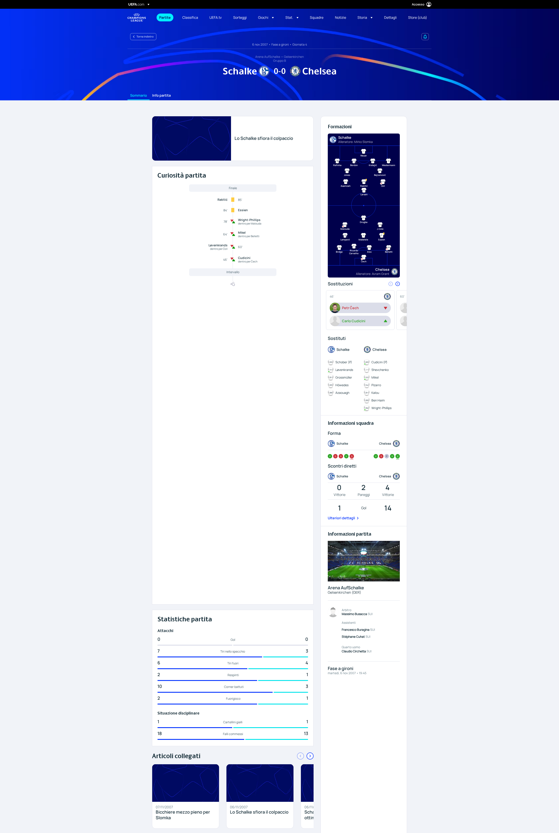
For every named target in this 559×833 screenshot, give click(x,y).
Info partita (161, 96)
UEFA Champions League (137, 17)
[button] (266, 17)
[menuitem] (165, 17)
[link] (165, 17)
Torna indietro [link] (145, 36)
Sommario (138, 96)
